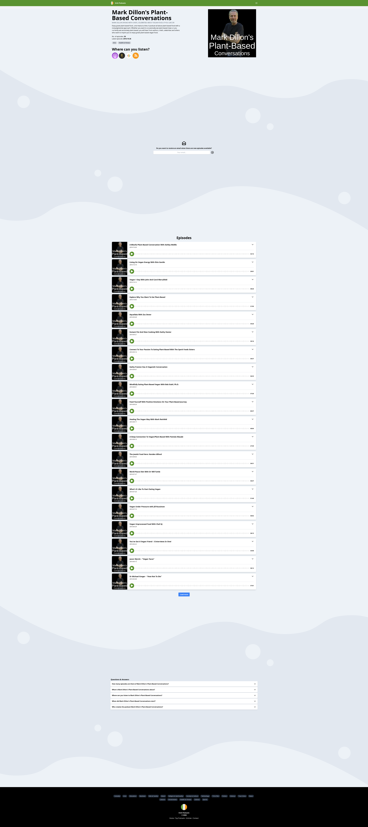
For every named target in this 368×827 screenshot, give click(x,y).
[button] (256, 3)
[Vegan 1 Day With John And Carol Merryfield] (119, 285)
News (251, 796)
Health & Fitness (124, 43)
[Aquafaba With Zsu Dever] (119, 320)
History (232, 796)
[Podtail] (121, 55)
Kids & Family (153, 796)
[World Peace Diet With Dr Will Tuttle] (119, 477)
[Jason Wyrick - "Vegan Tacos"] (119, 564)
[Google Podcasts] (128, 55)
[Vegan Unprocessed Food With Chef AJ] (119, 529)
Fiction (224, 796)
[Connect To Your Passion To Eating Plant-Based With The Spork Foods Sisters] (119, 355)
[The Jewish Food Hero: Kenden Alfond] (119, 459)
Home (171, 818)
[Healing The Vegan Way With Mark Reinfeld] (119, 424)
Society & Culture (192, 796)
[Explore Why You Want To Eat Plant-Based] (119, 302)
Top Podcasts (180, 818)
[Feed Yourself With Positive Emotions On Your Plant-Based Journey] (119, 407)
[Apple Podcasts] (115, 55)
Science (197, 799)
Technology (205, 796)
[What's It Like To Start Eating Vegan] (119, 494)
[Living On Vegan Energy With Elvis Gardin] (119, 267)
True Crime (242, 796)
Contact (196, 818)
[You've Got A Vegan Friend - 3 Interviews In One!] (119, 547)
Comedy (117, 796)
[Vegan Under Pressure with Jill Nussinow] (119, 512)
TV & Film (215, 796)
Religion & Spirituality (176, 796)
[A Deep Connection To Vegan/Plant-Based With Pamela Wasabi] (119, 442)
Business (142, 796)
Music (163, 796)
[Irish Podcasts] (184, 807)
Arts (114, 43)
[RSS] (135, 55)
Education (133, 796)
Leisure (162, 799)
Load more (184, 594)
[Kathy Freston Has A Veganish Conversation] (119, 372)
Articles (189, 818)
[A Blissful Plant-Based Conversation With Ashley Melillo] (119, 250)
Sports (205, 799)
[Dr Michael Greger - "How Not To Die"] (119, 581)
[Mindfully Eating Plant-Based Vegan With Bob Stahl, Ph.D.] (119, 389)
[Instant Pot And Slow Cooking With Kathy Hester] (119, 337)
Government (172, 799)
